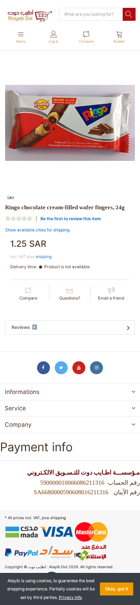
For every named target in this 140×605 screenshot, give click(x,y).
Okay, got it (116, 588)
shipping (44, 256)
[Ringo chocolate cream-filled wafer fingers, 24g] (70, 123)
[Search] (129, 14)
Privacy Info (70, 597)
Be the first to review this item (70, 218)
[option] (70, 123)
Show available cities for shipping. (37, 229)
